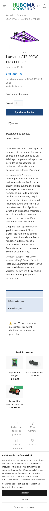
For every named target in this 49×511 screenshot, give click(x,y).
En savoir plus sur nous (13, 487)
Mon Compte (32, 429)
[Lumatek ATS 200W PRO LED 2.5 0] (24, 37)
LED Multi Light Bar (30, 18)
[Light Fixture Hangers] (14, 362)
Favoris (32, 444)
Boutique (21, 15)
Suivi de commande (16, 446)
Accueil (9, 15)
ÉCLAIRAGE (11, 18)
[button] (4, 6)
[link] (24, 506)
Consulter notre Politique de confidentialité (22, 483)
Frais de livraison (14, 86)
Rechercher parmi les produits (16, 431)
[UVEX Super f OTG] (34, 362)
